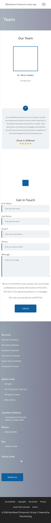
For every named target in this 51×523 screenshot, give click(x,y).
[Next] (25, 183)
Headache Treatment (10, 350)
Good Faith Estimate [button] (21, 507)
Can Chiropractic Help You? (15, 389)
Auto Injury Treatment (10, 356)
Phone (4, 241)
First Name (6, 203)
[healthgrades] (21, 461)
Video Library (9, 400)
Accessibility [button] (10, 501)
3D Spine (8, 384)
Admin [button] (35, 507)
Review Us (12, 477)
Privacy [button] (43, 501)
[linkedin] (28, 461)
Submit (25, 308)
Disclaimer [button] (33, 501)
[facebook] (9, 461)
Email (4, 229)
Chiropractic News (12, 394)
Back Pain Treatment (10, 340)
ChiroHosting (25, 516)
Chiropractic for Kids (10, 366)
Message (5, 254)
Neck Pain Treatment (10, 345)
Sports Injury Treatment (11, 361)
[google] (2, 461)
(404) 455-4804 (11, 432)
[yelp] (15, 461)
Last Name (6, 216)
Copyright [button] (22, 501)
